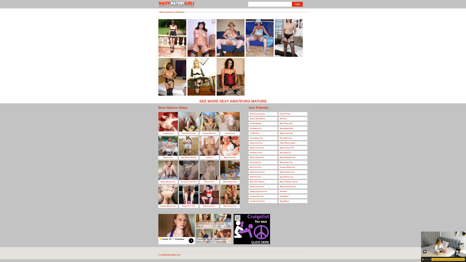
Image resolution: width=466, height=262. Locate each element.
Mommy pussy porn (257, 114)
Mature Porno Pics (257, 148)
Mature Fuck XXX (286, 133)
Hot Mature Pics (256, 128)
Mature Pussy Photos (288, 187)
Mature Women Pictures (289, 182)
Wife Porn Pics (255, 177)
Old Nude (283, 191)
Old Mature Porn (256, 153)
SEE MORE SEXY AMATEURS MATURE (233, 101)
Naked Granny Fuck (257, 172)
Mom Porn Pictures (257, 182)
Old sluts (283, 119)
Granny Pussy (285, 114)
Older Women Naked (287, 143)
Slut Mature (284, 196)
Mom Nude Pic (285, 153)
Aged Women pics (287, 177)
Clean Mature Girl (256, 138)
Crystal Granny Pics (257, 201)
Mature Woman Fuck (287, 157)
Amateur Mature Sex (287, 167)
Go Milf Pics (254, 133)
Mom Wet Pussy (286, 138)
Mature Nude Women (258, 119)
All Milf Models (255, 123)
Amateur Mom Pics (257, 196)
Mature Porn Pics (256, 143)
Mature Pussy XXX (287, 148)
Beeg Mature (284, 201)
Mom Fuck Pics (256, 167)
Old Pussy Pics (255, 162)
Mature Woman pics (287, 172)
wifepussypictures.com (258, 191)
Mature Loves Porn (257, 187)
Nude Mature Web (286, 128)
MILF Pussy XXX (286, 123)
